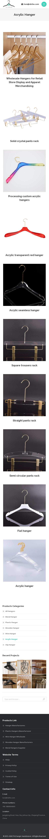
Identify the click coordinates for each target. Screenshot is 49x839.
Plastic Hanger (11, 622)
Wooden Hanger (12, 628)
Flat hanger (24, 530)
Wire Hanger (10, 633)
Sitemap (8, 782)
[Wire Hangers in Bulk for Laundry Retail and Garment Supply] (39, 681)
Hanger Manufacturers (15, 725)
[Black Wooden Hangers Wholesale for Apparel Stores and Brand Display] (10, 681)
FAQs (7, 760)
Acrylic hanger (24, 586)
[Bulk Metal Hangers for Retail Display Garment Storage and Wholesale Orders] (10, 667)
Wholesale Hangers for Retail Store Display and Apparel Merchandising (24, 82)
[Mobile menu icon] (43, 4)
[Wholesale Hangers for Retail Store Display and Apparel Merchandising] (24, 681)
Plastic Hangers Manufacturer (18, 731)
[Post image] (24, 53)
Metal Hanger (11, 617)
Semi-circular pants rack (24, 475)
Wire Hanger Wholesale (15, 737)
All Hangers (10, 611)
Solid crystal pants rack (24, 141)
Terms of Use (11, 776)
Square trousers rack (24, 365)
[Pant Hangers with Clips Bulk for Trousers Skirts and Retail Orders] (39, 667)
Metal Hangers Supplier (15, 748)
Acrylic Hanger (11, 639)
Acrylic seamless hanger (24, 310)
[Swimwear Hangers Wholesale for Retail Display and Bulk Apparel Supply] (24, 667)
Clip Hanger (10, 645)
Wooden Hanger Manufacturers (19, 742)
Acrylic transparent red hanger (24, 255)
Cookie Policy (10, 771)
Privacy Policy (11, 765)
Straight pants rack (24, 420)
